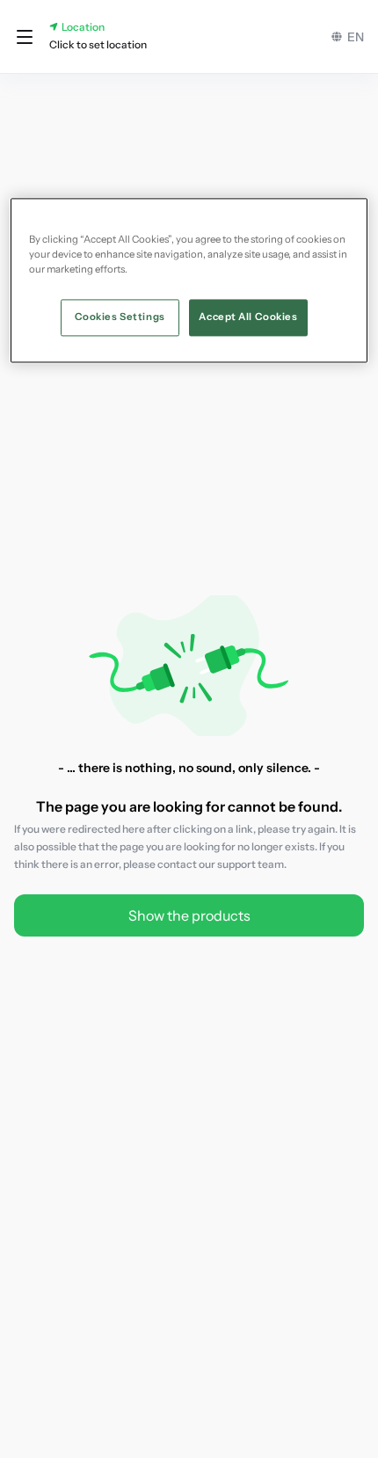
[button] (25, 37)
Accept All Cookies (248, 316)
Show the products (189, 915)
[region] (189, 280)
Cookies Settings (120, 316)
